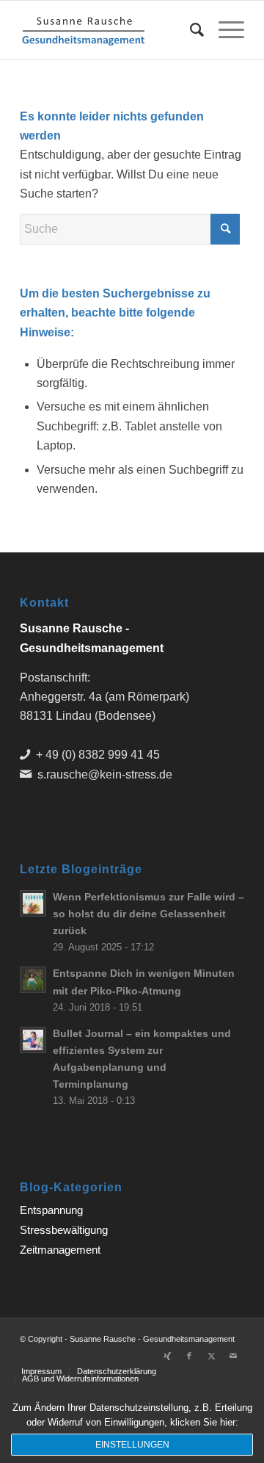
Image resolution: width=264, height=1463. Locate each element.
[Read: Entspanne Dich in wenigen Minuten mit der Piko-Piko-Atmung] (33, 980)
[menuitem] (189, 30)
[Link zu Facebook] (189, 1356)
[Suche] (189, 30)
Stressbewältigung (64, 1230)
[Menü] (224, 30)
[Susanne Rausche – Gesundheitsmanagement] (109, 30)
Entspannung (51, 1210)
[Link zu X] (211, 1356)
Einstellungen (132, 1444)
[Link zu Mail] (233, 1356)
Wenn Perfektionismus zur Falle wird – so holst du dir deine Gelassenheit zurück (148, 914)
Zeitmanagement (60, 1249)
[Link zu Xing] (167, 1356)
